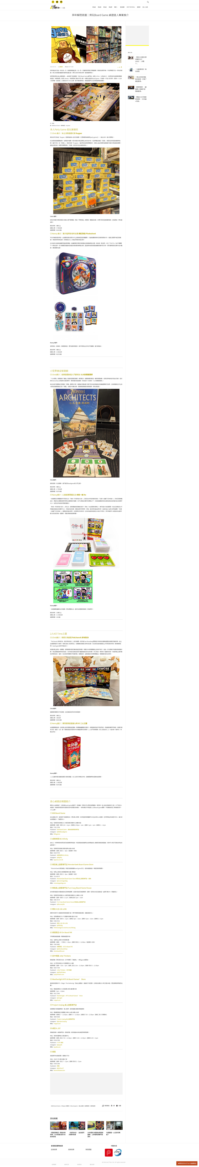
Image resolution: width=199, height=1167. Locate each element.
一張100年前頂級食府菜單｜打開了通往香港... (140, 79)
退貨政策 (71, 1149)
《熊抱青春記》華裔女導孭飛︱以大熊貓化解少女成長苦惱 (58, 1135)
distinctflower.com (59, 1070)
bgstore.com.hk (58, 860)
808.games (57, 834)
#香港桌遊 (92, 1106)
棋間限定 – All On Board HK (65, 947)
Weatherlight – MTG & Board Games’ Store (70, 996)
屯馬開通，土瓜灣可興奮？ (113, 1134)
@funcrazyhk (61, 904)
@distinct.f (60, 1068)
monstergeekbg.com (60, 883)
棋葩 (58, 1066)
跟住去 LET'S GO (69, 66)
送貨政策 (54, 1149)
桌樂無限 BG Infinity (62, 855)
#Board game (74, 1106)
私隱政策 (79, 1164)
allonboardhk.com (59, 951)
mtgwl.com (57, 1000)
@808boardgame (62, 832)
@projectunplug (62, 1021)
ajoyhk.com (57, 1047)
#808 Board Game (56, 1106)
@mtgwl (59, 998)
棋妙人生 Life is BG (62, 923)
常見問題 (88, 1149)
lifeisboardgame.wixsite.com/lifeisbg (64, 928)
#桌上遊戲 (81, 1106)
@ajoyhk (59, 1045)
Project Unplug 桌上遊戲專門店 (66, 1019)
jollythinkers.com (59, 974)
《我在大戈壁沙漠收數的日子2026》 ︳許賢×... (140, 60)
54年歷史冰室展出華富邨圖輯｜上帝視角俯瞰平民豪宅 (95, 1135)
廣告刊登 (66, 1164)
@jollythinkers (61, 972)
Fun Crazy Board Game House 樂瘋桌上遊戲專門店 (71, 902)
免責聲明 (54, 1164)
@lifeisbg (60, 925)
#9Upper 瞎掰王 (65, 1106)
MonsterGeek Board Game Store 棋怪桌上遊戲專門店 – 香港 (74, 878)
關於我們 (92, 1164)
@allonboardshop (62, 949)
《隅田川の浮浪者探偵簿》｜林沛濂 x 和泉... (140, 99)
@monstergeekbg (62, 881)
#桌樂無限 (86, 1106)
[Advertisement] (87, 1084)
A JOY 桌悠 (60, 1042)
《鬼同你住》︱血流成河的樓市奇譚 (76, 1134)
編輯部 (61, 66)
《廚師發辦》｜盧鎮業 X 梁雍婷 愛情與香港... (140, 89)
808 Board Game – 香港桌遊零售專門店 (68, 829)
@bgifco (59, 857)
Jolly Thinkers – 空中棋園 (64, 970)
